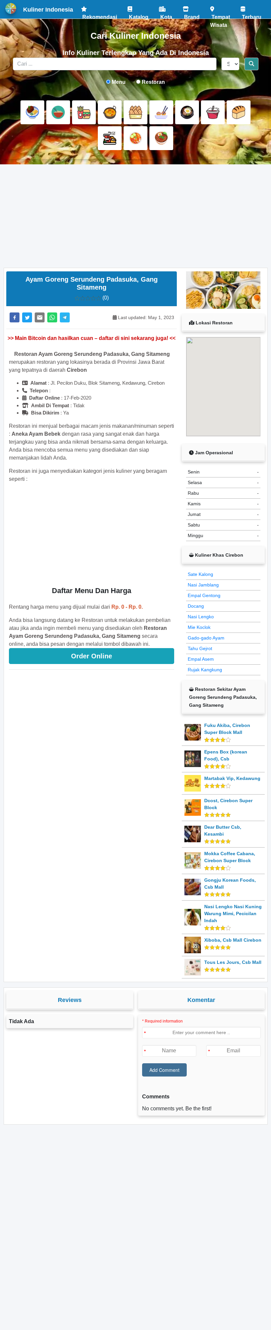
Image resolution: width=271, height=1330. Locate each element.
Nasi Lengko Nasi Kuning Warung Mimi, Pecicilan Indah (233, 913)
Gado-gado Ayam (206, 637)
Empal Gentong (204, 595)
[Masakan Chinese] (58, 112)
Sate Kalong (200, 574)
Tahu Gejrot (200, 648)
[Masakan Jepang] (161, 112)
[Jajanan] (135, 112)
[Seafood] (110, 138)
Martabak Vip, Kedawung (232, 778)
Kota (165, 15)
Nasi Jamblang (203, 584)
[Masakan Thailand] (135, 138)
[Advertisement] (135, 216)
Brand (191, 15)
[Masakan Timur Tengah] (161, 138)
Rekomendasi (99, 15)
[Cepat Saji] (84, 112)
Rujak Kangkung (205, 669)
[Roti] (239, 112)
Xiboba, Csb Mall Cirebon (232, 940)
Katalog (138, 15)
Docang (196, 606)
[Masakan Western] (32, 112)
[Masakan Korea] (187, 112)
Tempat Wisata (220, 15)
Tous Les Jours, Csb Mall (232, 962)
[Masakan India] (110, 112)
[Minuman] (213, 112)
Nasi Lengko (201, 616)
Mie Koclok (199, 627)
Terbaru (251, 15)
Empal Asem (201, 659)
